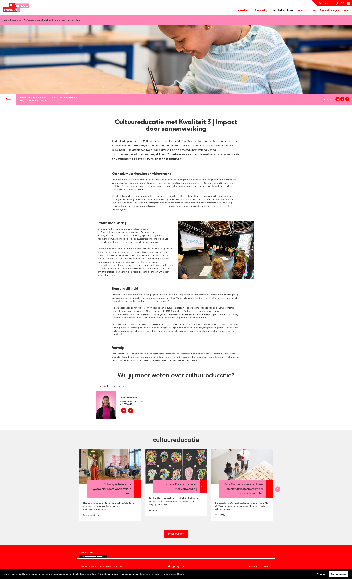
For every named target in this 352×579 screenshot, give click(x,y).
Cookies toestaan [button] (339, 574)
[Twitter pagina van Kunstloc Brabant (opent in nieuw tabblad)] (174, 567)
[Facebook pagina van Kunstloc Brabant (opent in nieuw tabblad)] (169, 567)
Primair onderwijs (49, 97)
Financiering (261, 10)
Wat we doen (242, 10)
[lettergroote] (343, 3)
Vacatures (93, 567)
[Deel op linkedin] (338, 99)
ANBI (102, 567)
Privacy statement (114, 567)
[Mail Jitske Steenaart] (124, 410)
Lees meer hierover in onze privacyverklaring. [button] (162, 574)
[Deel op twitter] (342, 99)
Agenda (302, 10)
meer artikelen (176, 534)
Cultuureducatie (34, 97)
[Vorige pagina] (8, 99)
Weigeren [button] (321, 574)
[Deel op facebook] (347, 99)
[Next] (277, 489)
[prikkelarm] (349, 3)
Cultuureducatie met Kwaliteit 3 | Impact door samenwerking (52, 20)
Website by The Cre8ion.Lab (260, 567)
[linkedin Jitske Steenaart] (130, 410)
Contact (83, 567)
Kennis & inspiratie (283, 10)
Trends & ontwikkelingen (326, 10)
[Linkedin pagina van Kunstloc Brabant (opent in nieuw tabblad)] (183, 567)
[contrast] (336, 3)
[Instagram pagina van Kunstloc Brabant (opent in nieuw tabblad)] (178, 567)
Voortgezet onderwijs (67, 97)
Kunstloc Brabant (16, 7)
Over (346, 10)
